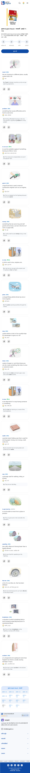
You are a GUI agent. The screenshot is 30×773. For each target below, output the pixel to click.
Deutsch (16, 761)
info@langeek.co (8, 729)
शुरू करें (15, 51)
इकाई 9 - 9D (4, 696)
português (22, 761)
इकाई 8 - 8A (4, 692)
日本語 (28, 761)
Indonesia (11, 761)
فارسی (5, 761)
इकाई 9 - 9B (25, 692)
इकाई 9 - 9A (18, 692)
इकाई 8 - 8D (11, 692)
